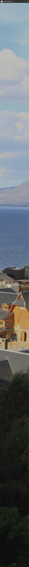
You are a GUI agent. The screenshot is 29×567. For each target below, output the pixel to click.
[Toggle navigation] (27, 1)
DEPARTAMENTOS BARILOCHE (7, 1)
